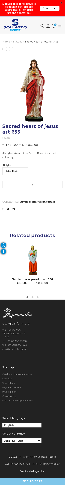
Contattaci (49, 8)
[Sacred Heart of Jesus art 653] (2, 209)
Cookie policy (9, 396)
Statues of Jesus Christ (32, 202)
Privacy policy (9, 391)
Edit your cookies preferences (17, 400)
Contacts (7, 378)
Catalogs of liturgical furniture (17, 374)
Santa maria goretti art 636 (32, 279)
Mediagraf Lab (37, 471)
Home (6, 41)
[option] (32, 267)
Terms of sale (8, 383)
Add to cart (32, 481)
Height (7, 165)
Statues (17, 41)
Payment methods (11, 387)
